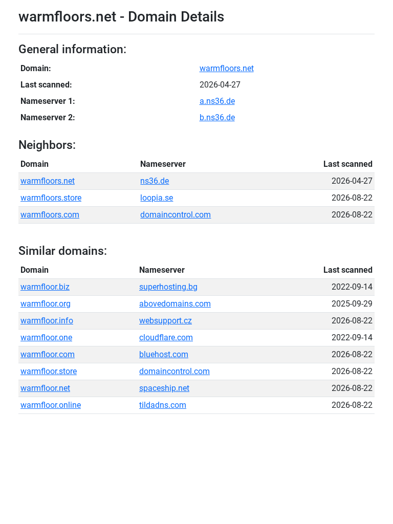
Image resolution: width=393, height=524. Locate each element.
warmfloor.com (47, 354)
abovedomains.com (175, 304)
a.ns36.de (217, 101)
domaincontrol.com (175, 215)
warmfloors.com (49, 215)
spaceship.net (164, 388)
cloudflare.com (166, 337)
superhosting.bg (168, 287)
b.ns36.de (217, 117)
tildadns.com (162, 405)
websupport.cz (165, 320)
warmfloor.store (48, 371)
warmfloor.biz (45, 287)
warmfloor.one (46, 337)
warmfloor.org (45, 304)
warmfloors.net (227, 68)
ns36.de (154, 181)
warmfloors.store (50, 198)
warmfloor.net (45, 388)
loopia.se (156, 198)
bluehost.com (163, 354)
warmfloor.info (46, 320)
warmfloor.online (50, 405)
